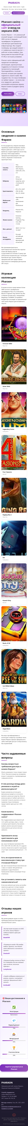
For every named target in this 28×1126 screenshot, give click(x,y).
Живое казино (16, 7)
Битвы (24, 9)
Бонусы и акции (8, 7)
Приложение (5, 9)
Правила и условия (7, 1108)
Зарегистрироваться (18, 13)
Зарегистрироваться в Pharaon (14, 1068)
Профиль (7, 13)
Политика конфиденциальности (11, 1106)
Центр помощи (18, 9)
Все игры (11, 9)
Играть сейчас (8, 93)
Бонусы (20, 94)
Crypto (22, 7)
